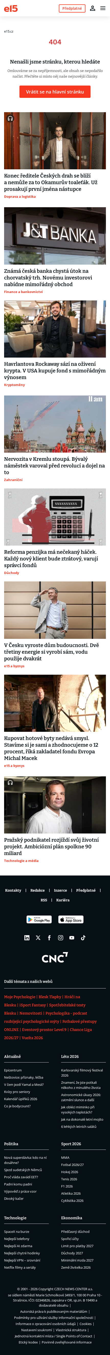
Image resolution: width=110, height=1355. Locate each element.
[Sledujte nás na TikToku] (83, 938)
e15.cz (8, 31)
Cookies (86, 1323)
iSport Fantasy (32, 1005)
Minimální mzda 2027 (77, 1260)
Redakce (37, 890)
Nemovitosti (30, 1013)
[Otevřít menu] (103, 8)
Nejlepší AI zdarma (18, 1246)
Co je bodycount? (17, 1106)
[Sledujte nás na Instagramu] (61, 938)
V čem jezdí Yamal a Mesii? (24, 1084)
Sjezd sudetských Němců (23, 1170)
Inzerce (60, 890)
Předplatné (86, 890)
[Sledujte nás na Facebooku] (49, 938)
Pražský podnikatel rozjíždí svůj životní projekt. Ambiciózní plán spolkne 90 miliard (51, 846)
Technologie (15, 1218)
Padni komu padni (18, 1184)
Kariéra (63, 900)
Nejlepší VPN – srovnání (22, 1260)
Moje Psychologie (19, 997)
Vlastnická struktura (71, 1330)
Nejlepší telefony (16, 1238)
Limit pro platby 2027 (77, 1246)
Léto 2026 (70, 1056)
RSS (44, 900)
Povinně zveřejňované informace (67, 1342)
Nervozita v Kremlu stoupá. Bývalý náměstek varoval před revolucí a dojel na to (54, 465)
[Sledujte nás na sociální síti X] (38, 938)
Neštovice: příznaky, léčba (23, 1077)
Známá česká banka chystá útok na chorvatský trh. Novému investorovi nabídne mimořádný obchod (48, 277)
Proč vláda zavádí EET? (21, 1177)
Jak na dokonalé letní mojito (82, 1119)
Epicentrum (13, 1070)
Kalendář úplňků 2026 (20, 1099)
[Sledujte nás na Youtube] (72, 938)
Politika (11, 1144)
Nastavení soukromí (36, 1330)
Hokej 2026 (69, 1172)
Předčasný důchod (75, 1231)
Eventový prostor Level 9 (44, 1029)
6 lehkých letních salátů (78, 1126)
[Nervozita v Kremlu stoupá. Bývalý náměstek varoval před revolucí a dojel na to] (55, 424)
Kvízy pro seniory (17, 1091)
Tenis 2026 (69, 1179)
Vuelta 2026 (32, 1038)
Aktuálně (12, 1056)
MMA (65, 1157)
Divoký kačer (14, 1198)
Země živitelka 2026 (76, 1267)
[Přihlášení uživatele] (92, 8)
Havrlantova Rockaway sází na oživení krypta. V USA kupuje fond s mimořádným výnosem (55, 370)
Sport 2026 (71, 1144)
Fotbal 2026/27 (72, 1164)
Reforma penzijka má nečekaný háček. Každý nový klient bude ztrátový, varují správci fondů (51, 558)
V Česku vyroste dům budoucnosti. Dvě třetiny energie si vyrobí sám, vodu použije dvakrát (51, 652)
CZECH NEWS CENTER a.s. (73, 1289)
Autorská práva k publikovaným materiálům (53, 1311)
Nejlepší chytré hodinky (22, 1253)
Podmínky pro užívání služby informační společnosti (53, 1317)
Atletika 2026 (71, 1193)
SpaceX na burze (16, 1231)
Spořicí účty (70, 1238)
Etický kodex (28, 1342)
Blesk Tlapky (50, 997)
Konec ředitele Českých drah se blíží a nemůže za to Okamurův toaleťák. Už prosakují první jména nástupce (50, 182)
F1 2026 (67, 1186)
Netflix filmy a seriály (20, 1267)
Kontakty (13, 890)
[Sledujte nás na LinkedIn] (27, 938)
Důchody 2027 (72, 1253)
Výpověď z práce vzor (20, 1191)
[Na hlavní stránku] (11, 8)
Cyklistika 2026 (72, 1200)
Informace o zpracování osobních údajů (46, 1323)
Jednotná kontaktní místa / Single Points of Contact (53, 1336)
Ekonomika (71, 1218)
